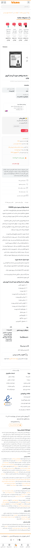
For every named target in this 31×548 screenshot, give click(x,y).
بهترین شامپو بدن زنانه (25, 406)
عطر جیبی (16, 472)
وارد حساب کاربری (13, 359)
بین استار (17, 496)
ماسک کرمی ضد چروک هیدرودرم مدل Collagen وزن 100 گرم (8, 30)
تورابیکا (22, 504)
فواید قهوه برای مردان (25, 403)
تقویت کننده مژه (19, 461)
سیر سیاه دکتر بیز (24, 494)
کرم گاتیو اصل (11, 464)
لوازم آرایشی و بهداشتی (16, 459)
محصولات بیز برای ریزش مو (24, 410)
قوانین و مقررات (26, 383)
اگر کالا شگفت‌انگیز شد (22, 121)
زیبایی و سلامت (23, 13)
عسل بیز (13, 492)
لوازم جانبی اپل (4, 517)
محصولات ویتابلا (12, 479)
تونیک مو (12, 468)
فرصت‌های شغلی (26, 386)
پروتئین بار (11, 491)
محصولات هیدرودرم (26, 485)
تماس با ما (28, 377)
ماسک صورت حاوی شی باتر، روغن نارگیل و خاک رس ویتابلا (20, 30)
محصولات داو (13, 483)
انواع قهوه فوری (15, 500)
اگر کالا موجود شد (23, 123)
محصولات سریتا (6, 479)
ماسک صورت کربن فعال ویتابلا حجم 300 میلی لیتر (26, 30)
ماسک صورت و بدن (7, 13)
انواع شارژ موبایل (24, 517)
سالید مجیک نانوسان (24, 528)
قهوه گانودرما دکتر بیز (14, 504)
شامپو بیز (25, 468)
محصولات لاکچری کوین (20, 479)
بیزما (28, 13)
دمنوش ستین (22, 496)
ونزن (24, 138)
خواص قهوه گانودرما (25, 400)
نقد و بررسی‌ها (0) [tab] (9, 202)
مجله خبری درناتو (26, 389)
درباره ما (28, 380)
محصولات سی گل (25, 483)
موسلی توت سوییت (5, 491)
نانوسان (6, 526)
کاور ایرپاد (15, 515)
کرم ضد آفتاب (6, 462)
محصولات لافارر (27, 479)
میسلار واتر (16, 466)
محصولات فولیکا (13, 485)
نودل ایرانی (28, 492)
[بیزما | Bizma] (15, 2)
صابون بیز (8, 468)
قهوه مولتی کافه (6, 502)
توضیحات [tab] (26, 202)
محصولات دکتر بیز (8, 492)
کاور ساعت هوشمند (11, 517)
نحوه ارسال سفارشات (10, 383)
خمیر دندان (3, 474)
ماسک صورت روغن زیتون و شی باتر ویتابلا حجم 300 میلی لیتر (14, 30)
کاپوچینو (19, 502)
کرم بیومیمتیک (27, 397)
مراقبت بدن (15, 13)
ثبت (23, 131)
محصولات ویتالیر (12, 481)
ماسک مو (22, 468)
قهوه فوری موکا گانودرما (22, 506)
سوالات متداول (11, 377)
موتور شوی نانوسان (16, 528)
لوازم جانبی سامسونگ (25, 519)
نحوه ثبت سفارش (11, 380)
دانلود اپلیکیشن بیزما (15, 425)
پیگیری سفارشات (11, 386)
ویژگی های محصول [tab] (19, 202)
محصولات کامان (7, 483)
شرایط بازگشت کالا (11, 389)
